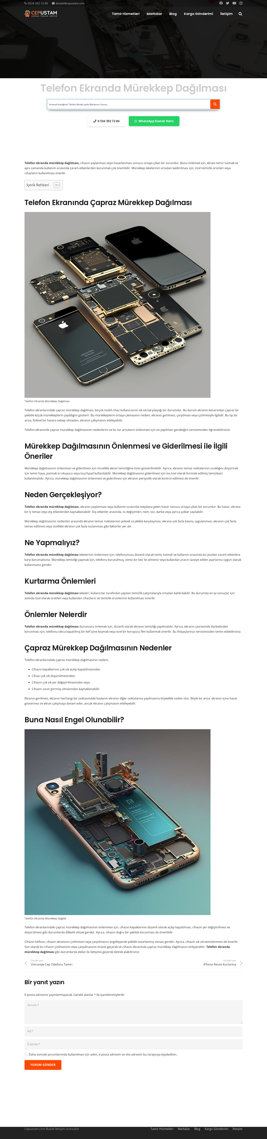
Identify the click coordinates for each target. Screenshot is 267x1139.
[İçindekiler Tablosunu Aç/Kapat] (55, 185)
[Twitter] (227, 3)
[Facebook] (221, 3)
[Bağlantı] (41, 14)
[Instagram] (240, 3)
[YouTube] (234, 3)
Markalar (184, 1129)
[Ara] (240, 14)
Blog (197, 1129)
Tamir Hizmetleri (162, 1129)
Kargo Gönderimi (216, 1129)
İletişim (237, 1129)
